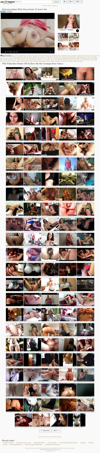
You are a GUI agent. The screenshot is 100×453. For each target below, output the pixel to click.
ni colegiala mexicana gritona (52, 444)
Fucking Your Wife (85, 58)
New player (3, 11)
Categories (54, 5)
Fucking (55, 58)
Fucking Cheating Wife (64, 58)
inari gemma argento (8, 442)
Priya (56, 61)
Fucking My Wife (74, 58)
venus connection (52, 442)
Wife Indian (70, 61)
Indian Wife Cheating (66, 60)
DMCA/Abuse (43, 449)
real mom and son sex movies (23, 442)
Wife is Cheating (78, 61)
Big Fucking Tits (93, 55)
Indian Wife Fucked (88, 60)
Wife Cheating (62, 61)
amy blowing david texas (16, 444)
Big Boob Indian (56, 55)
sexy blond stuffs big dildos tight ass (68, 442)
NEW (49, 5)
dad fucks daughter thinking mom (33, 444)
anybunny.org (56, 449)
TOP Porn (44, 5)
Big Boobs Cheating (83, 55)
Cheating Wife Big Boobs (69, 57)
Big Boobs (74, 55)
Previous (46, 430)
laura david (83, 442)
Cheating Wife (58, 57)
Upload (80, 1)
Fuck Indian (94, 57)
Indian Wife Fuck (77, 60)
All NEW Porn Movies (56, 436)
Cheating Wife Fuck (81, 57)
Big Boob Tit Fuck (66, 55)
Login (66, 1)
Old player (9, 11)
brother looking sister (39, 442)
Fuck (89, 57)
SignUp (73, 1)
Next (55, 430)
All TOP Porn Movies (43, 436)
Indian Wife (57, 60)
